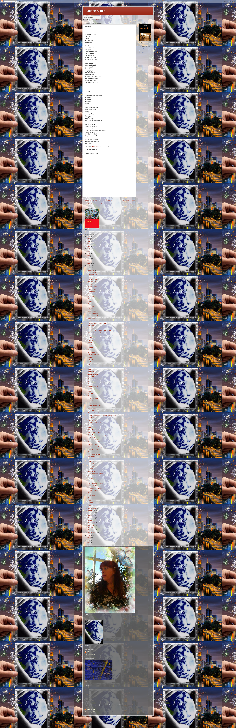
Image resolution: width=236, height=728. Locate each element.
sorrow (90, 391)
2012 (88, 535)
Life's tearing (91, 417)
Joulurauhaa (91, 371)
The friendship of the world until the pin (99, 330)
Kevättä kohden (92, 286)
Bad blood (91, 393)
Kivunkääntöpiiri (92, 485)
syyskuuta (91, 513)
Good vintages (92, 289)
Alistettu (90, 427)
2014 (88, 265)
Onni (89, 350)
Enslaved (90, 425)
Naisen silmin (95, 11)
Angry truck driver (93, 272)
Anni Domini (91, 451)
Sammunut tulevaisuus (94, 422)
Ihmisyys (90, 498)
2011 (88, 538)
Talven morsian (92, 461)
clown (89, 364)
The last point (92, 478)
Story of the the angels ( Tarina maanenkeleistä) (102, 415)
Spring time (91, 284)
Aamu (89, 277)
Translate (96, 19)
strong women (92, 456)
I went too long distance (95, 316)
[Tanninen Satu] (139, 51)
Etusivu (109, 200)
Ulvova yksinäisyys (93, 439)
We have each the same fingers (97, 323)
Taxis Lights (91, 291)
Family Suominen (93, 398)
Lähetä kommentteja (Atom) (96, 203)
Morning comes (92, 274)
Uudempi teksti (91, 200)
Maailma (90, 308)
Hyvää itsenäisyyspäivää (95, 488)
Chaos (90, 301)
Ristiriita (90, 340)
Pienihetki (91, 466)
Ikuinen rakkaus (92, 311)
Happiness (91, 347)
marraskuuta (92, 508)
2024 (88, 241)
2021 (88, 248)
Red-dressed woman (94, 454)
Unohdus (90, 362)
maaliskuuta (92, 527)
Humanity (90, 500)
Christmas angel (92, 408)
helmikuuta (91, 530)
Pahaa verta (91, 396)
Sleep (89, 335)
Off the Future (92, 420)
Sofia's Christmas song (94, 405)
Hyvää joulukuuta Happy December (98, 447)
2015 (88, 263)
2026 (88, 236)
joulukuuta (91, 270)
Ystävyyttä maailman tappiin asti (97, 333)
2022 (88, 246)
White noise (91, 376)
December (91, 468)
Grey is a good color (94, 480)
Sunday (90, 476)
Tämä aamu (91, 437)
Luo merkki (141, 52)
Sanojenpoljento (92, 493)
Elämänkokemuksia (93, 430)
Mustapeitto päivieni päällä (95, 473)
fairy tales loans (92, 444)
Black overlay (92, 471)
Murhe (90, 388)
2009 (88, 542)
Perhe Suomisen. (93, 400)
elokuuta (91, 515)
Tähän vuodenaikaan (94, 490)
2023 (88, 243)
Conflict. (90, 337)
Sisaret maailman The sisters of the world (100, 442)
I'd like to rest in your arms (95, 379)
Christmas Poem (93, 386)
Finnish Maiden (92, 464)
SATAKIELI (91, 459)
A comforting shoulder (94, 449)
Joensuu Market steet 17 (95, 432)
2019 (88, 253)
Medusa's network (93, 354)
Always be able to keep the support (98, 434)
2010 (88, 540)
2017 (88, 258)
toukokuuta (91, 522)
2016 (88, 260)
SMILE (90, 342)
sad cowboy (91, 318)
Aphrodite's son (92, 403)
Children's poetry (93, 279)
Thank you (91, 410)
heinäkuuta (91, 518)
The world (91, 306)
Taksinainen (91, 294)
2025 (88, 239)
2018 (88, 256)
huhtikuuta (91, 525)
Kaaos (90, 303)
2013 (88, 268)
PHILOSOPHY (92, 282)
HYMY (90, 345)
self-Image (91, 325)
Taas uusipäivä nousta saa (96, 483)
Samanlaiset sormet (94, 320)
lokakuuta (91, 510)
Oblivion (90, 359)
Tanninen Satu (142, 48)
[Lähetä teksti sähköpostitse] (108, 146)
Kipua (89, 381)
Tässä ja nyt (91, 495)
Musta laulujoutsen (93, 313)
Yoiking (90, 357)
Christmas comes (93, 367)
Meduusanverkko (93, 352)
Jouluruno (91, 384)
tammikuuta (92, 532)
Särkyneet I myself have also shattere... (99, 413)
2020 (88, 251)
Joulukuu (90, 505)
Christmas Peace (93, 374)
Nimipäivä (91, 296)
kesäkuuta (91, 520)
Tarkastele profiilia (90, 654)
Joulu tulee (91, 369)
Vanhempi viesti (128, 200)
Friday (90, 299)
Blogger (135, 705)
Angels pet (91, 328)
